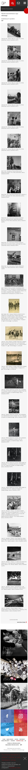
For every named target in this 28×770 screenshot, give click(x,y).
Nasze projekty (5, 740)
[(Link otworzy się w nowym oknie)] (7, 716)
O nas (3, 739)
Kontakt (13, 740)
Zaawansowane (12, 3)
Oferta (16, 739)
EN (25, 740)
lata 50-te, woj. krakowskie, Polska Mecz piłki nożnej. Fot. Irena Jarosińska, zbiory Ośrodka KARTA (12, 267)
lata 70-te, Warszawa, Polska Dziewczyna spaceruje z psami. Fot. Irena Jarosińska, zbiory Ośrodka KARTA (13, 172)
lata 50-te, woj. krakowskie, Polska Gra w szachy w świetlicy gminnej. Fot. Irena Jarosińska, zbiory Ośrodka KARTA (13, 196)
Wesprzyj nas (19, 740)
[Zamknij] (25, 758)
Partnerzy (22, 739)
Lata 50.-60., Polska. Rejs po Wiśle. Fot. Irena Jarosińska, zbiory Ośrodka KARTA (12, 39)
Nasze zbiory (10, 739)
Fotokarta (4, 3)
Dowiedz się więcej (14, 767)
